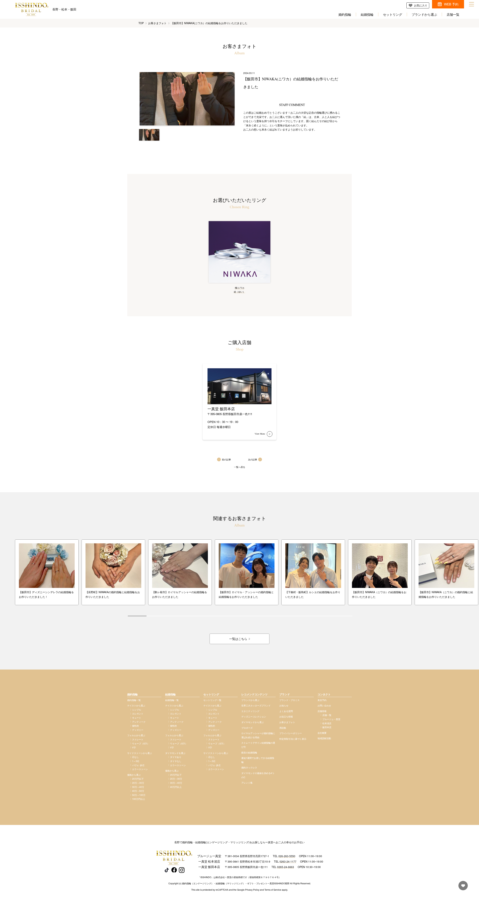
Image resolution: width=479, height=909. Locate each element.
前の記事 (226, 459)
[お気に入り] (462, 887)
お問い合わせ (324, 705)
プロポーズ (247, 727)
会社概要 (322, 732)
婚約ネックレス (249, 767)
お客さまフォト (157, 23)
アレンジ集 (247, 782)
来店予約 (322, 700)
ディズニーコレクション (253, 716)
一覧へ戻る (239, 466)
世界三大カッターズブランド (256, 705)
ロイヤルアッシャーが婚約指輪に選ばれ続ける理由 (258, 735)
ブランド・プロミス (289, 700)
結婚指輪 (367, 14)
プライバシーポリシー (290, 733)
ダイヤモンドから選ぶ (252, 722)
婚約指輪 (344, 14)
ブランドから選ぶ (424, 14)
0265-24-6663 (285, 867)
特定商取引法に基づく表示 (292, 738)
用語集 (282, 727)
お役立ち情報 (286, 716)
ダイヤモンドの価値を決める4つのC (257, 775)
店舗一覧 (453, 14)
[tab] (137, 616)
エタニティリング (250, 711)
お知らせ (283, 705)
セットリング (392, 14)
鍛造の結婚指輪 (249, 752)
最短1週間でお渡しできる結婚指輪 (257, 760)
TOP (141, 23)
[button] (149, 134)
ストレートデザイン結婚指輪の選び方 (258, 744)
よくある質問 (286, 711)
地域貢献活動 (324, 738)
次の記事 (252, 459)
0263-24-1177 (288, 861)
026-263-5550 (286, 856)
